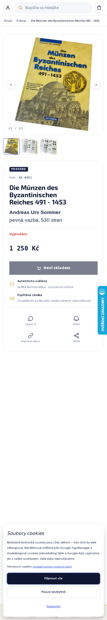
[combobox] (57, 7)
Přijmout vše (53, 578)
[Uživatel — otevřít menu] (8, 7)
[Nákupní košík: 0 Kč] (99, 7)
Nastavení (54, 606)
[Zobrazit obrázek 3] (48, 146)
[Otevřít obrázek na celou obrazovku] (53, 85)
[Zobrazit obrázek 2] (30, 146)
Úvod (8, 20)
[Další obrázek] (96, 85)
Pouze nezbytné (53, 591)
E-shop (21, 20)
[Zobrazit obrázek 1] (11, 146)
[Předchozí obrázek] (11, 85)
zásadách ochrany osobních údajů (52, 567)
